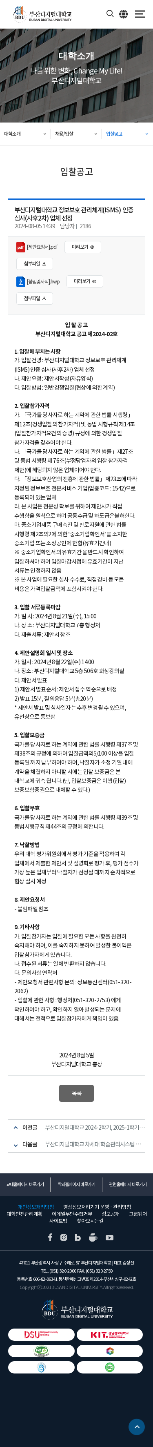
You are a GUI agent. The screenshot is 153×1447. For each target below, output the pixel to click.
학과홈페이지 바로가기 (76, 1184)
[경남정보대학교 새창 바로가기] (110, 1335)
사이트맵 (58, 1221)
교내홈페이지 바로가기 (25, 1184)
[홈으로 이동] (76, 1310)
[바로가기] (41, 1351)
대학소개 (12, 134)
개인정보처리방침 (36, 1207)
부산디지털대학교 (41, 14)
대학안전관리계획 (24, 1214)
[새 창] (50, 1237)
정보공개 (111, 1214)
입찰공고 (114, 134)
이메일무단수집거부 (72, 1214)
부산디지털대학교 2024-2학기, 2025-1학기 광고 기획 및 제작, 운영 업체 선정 (95, 1127)
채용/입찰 (64, 134)
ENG (124, 14)
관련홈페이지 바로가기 (127, 1184)
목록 (77, 1093)
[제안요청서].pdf (41, 247)
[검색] (110, 14)
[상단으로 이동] (137, 1429)
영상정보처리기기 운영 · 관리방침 (97, 1207)
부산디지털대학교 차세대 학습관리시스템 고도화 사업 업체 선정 (95, 1144)
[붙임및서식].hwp (42, 281)
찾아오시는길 (90, 1221)
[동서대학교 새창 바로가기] (41, 1335)
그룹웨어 (138, 1214)
